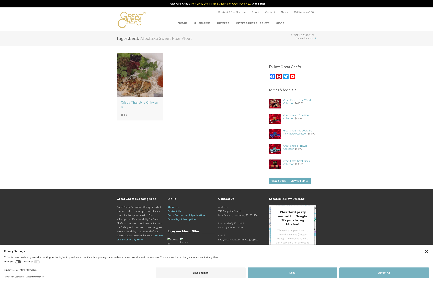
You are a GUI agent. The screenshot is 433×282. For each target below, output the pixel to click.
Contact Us (174, 211)
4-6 (125, 115)
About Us (173, 207)
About (255, 12)
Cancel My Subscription (181, 219)
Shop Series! (259, 3)
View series (278, 180)
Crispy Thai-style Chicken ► (139, 104)
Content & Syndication (232, 12)
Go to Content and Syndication (186, 215)
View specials (299, 180)
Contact (270, 12)
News (284, 12)
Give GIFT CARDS (180, 3)
